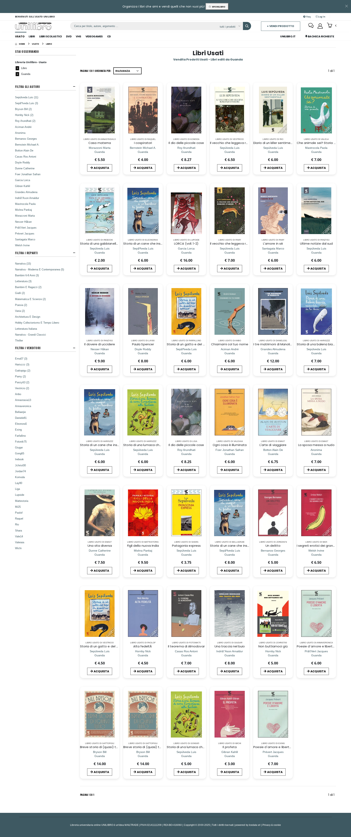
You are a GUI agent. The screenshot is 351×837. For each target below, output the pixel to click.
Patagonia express (186, 545)
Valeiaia (19, 542)
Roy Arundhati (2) (25, 121)
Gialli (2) (20, 293)
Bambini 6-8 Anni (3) (27, 275)
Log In (321, 16)
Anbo (18, 394)
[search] (247, 26)
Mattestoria (21, 501)
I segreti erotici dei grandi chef (320, 545)
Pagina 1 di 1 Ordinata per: (95, 70)
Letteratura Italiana (26, 328)
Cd (109, 36)
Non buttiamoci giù (272, 646)
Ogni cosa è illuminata (230, 445)
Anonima (20, 133)
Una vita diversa (100, 545)
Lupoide (19, 495)
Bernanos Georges (26, 138)
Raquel (19, 518)
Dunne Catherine (25, 168)
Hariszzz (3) (22, 364)
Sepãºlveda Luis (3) (26, 103)
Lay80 (18, 483)
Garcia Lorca (22, 180)
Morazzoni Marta (25, 215)
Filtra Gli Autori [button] (27, 86)
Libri (32, 36)
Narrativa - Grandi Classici (30, 334)
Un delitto (273, 545)
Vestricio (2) (22, 388)
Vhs (78, 36)
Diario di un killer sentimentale (275, 143)
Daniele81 (21, 418)
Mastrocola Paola (25, 204)
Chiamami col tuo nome (229, 344)
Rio (17, 524)
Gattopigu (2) (22, 370)
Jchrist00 (20, 465)
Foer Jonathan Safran (27, 174)
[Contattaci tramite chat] (311, 26)
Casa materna (99, 143)
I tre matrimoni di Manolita (273, 344)
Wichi (18, 548)
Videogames (94, 36)
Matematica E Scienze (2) (30, 299)
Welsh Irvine (22, 245)
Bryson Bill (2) (23, 109)
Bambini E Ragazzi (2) (28, 287)
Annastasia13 (23, 400)
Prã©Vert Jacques (26, 227)
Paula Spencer (143, 344)
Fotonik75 (21, 441)
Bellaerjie (20, 412)
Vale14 (19, 536)
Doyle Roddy (22, 162)
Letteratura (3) (23, 281)
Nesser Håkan (23, 222)
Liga (17, 489)
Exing (18, 429)
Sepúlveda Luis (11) (26, 97)
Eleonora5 (21, 424)
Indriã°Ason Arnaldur (27, 198)
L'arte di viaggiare (273, 445)
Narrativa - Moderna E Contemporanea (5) (39, 269)
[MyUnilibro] (320, 26)
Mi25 (18, 507)
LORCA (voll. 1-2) (186, 243)
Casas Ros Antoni (25, 156)
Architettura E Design (27, 317)
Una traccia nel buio (229, 646)
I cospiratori (143, 143)
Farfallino (20, 435)
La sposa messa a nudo (316, 445)
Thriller (19, 340)
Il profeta (230, 747)
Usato (20, 36)
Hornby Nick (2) (24, 115)
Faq (308, 16)
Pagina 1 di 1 (87, 794)
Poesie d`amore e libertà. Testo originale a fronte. (291, 747)
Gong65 (19, 453)
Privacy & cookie (271, 825)
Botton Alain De (24, 150)
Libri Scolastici (50, 36)
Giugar (19, 447)
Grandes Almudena (26, 192)
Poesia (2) (21, 305)
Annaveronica (23, 406)
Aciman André (23, 127)
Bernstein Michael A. (27, 144)
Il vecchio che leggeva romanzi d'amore (240, 143)
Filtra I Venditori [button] (27, 348)
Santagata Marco (25, 239)
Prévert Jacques (24, 233)
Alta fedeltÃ (143, 646)
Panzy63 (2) (22, 382)
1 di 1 (332, 72)
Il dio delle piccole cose (186, 143)
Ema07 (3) (21, 358)
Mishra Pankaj (23, 210)
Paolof (19, 512)
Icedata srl (255, 825)
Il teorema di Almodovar (186, 646)
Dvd (69, 36)
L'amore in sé (273, 243)
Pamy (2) (20, 376)
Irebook (19, 459)
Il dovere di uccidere (99, 344)
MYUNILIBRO (218, 6)
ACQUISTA (101, 168)
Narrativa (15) (23, 263)
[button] (331, 26)
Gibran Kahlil (22, 186)
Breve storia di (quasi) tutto (101, 747)
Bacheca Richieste (320, 36)
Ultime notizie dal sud (316, 243)
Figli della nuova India (143, 545)
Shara (18, 530)
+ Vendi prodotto (280, 26)
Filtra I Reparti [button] (26, 253)
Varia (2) (20, 311)
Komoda (20, 477)
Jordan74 (20, 471)
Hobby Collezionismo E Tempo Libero (37, 322)
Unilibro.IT (288, 36)
